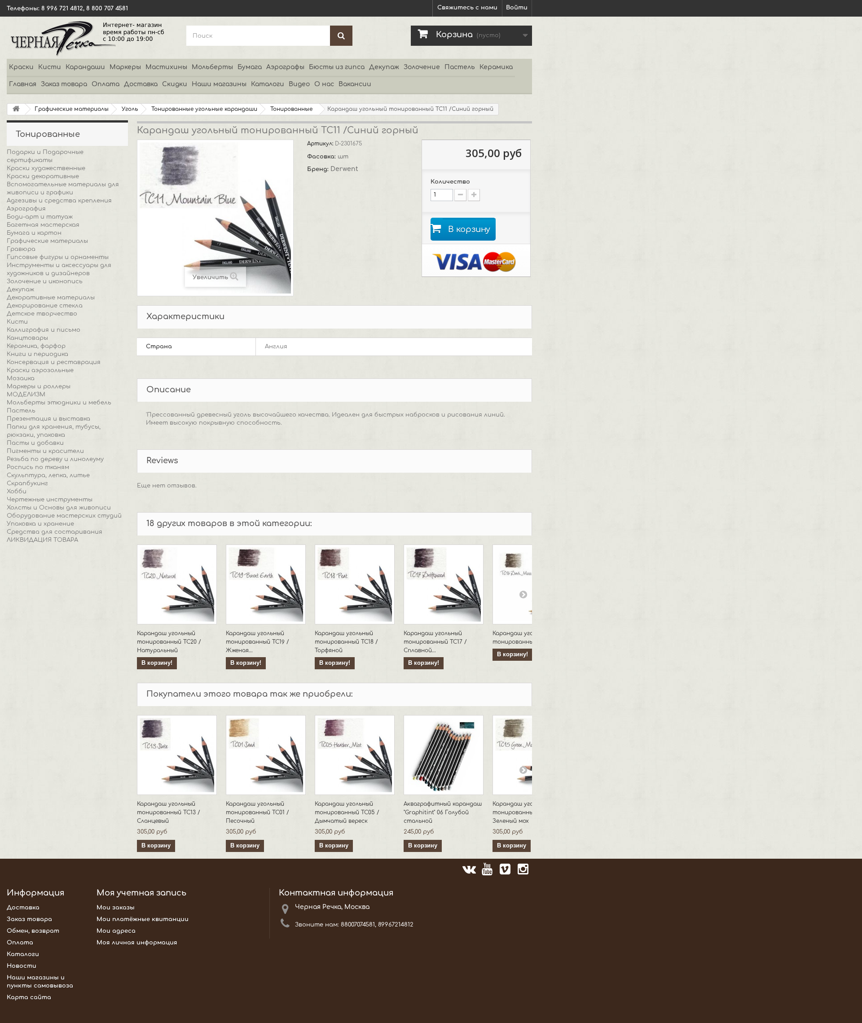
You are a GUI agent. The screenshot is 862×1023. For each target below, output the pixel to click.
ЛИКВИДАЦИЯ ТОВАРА (42, 540)
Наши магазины (219, 84)
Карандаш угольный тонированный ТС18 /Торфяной (346, 642)
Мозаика (21, 378)
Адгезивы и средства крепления (59, 201)
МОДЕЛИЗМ (26, 394)
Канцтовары (27, 338)
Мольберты (212, 67)
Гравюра (21, 249)
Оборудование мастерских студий (64, 516)
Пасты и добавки (35, 443)
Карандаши (85, 67)
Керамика (496, 67)
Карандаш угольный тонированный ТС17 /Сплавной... (435, 642)
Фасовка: (322, 157)
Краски (21, 67)
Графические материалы (47, 241)
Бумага (249, 67)
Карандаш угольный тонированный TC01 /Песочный (257, 812)
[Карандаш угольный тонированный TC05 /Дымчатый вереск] (355, 755)
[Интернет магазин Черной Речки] (90, 38)
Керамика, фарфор (36, 346)
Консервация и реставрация (54, 362)
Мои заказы (116, 907)
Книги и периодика (37, 354)
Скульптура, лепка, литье (48, 475)
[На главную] (16, 109)
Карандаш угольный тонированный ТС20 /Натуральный (169, 642)
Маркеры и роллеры (38, 386)
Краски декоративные (43, 176)
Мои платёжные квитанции (143, 919)
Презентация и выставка (48, 419)
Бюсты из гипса (337, 67)
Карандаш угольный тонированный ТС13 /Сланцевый (168, 812)
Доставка (141, 84)
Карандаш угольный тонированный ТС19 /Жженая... (257, 642)
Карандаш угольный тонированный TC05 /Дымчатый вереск (347, 812)
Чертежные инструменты (49, 499)
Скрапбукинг (27, 483)
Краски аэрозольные (40, 370)
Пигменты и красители (45, 451)
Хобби (16, 491)
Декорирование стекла (45, 306)
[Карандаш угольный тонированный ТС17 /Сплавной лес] (444, 584)
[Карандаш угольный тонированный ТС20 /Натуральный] (177, 584)
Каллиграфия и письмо (43, 330)
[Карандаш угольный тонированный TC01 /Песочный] (266, 755)
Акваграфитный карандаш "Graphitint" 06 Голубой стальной (443, 812)
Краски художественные (46, 168)
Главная (22, 84)
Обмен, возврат (33, 931)
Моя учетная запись (141, 892)
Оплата (105, 84)
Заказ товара (64, 84)
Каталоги (267, 84)
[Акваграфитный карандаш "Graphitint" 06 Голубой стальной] (444, 755)
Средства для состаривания (54, 532)
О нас (324, 84)
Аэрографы (285, 67)
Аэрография (26, 209)
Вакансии (355, 84)
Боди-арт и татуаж (40, 217)
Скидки (174, 84)
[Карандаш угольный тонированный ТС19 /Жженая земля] (266, 584)
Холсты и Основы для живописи (59, 508)
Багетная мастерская (43, 225)
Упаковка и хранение (40, 524)
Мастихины (166, 67)
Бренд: (318, 169)
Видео (299, 84)
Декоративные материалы (51, 297)
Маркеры (125, 67)
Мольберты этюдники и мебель (59, 403)
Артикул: (321, 143)
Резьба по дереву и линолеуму (55, 459)
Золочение (422, 67)
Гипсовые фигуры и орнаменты (58, 257)
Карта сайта (29, 997)
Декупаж (384, 67)
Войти (517, 7)
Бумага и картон (34, 233)
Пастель (459, 67)
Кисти (49, 67)
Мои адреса (116, 931)
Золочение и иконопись (45, 281)
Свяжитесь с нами (467, 7)
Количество (450, 182)
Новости (21, 966)
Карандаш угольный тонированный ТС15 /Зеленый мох (524, 812)
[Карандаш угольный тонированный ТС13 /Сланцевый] (177, 755)
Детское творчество (42, 314)
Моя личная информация (137, 943)
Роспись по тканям (38, 467)
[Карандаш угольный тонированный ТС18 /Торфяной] (355, 584)
